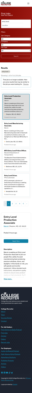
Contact (4, 321)
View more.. (8, 279)
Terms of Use (9, 380)
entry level (5, 71)
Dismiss (26, 84)
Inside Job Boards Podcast (10, 351)
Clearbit (15, 384)
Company (4, 41)
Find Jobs (4, 333)
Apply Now (16, 241)
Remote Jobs (5, 342)
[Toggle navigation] (28, 3)
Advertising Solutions (8, 357)
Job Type (4, 47)
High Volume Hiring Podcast (10, 354)
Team (3, 315)
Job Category (5, 35)
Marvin (6, 226)
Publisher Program (7, 360)
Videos (3, 339)
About (3, 311)
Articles (3, 336)
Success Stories (6, 318)
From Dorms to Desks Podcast (11, 330)
